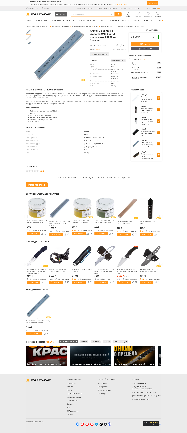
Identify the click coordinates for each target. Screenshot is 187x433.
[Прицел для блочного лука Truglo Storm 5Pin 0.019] (59, 256)
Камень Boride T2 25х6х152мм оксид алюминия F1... (147, 145)
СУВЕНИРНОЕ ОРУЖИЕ (87, 20)
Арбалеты (148, 20)
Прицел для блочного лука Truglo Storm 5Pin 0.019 (58, 270)
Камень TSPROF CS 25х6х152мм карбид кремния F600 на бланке (59, 223)
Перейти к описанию (118, 60)
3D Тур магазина (73, 411)
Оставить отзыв (36, 184)
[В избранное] (45, 234)
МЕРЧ (103, 20)
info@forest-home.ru (141, 399)
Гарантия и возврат (110, 8)
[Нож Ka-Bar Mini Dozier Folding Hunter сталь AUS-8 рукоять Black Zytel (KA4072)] (37, 256)
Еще (136, 8)
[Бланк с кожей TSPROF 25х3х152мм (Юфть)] (127, 208)
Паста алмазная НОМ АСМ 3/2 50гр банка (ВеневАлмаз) (37, 222)
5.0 (75, 230)
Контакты (91, 8)
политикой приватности (119, 4)
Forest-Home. (40, 342)
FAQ (68, 407)
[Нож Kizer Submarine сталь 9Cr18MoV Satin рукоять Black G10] (127, 256)
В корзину (146, 44)
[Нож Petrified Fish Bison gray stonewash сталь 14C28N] (150, 256)
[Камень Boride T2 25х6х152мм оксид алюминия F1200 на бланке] (38, 305)
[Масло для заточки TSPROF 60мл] (150, 208)
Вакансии (70, 404)
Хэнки (136, 20)
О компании (81, 8)
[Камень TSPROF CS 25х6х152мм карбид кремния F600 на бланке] (59, 208)
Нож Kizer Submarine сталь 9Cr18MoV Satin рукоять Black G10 (127, 271)
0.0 (30, 230)
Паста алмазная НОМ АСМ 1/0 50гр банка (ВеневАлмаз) (82, 222)
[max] (109, 424)
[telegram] (96, 424)
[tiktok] (101, 424)
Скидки (99, 8)
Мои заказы (102, 383)
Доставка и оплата (126, 8)
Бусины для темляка (119, 20)
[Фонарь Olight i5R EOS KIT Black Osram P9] (82, 256)
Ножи (28, 20)
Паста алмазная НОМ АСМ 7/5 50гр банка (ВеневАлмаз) (104, 222)
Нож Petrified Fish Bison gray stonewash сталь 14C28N (149, 270)
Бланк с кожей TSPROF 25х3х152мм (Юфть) (124, 223)
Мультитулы (41, 20)
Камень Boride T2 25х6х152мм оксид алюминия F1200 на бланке (38, 322)
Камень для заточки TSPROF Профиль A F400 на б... (147, 99)
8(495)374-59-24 (33, 8)
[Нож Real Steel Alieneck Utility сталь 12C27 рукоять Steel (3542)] (105, 256)
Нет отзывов (102, 45)
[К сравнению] (42, 234)
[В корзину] (158, 98)
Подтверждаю (152, 3)
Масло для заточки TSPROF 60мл (149, 223)
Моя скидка (102, 394)
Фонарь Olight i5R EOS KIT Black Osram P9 (82, 270)
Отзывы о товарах (104, 390)
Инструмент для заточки (63, 20)
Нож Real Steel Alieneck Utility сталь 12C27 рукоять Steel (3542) (104, 271)
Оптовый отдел (72, 400)
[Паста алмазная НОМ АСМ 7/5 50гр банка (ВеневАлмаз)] (105, 207)
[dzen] (105, 424)
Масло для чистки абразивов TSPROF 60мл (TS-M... (147, 122)
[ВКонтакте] (77, 424)
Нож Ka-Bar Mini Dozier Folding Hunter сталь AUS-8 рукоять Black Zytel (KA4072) (37, 271)
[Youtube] (82, 424)
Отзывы (70, 414)
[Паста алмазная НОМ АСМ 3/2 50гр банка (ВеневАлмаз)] (37, 207)
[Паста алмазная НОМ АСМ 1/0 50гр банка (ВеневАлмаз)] (82, 207)
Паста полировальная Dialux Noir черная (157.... (148, 133)
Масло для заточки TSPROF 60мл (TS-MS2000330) (147, 110)
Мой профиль (103, 387)
